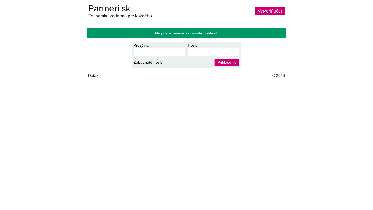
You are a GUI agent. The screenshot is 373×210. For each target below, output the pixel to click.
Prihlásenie (226, 62)
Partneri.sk (109, 8)
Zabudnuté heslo (148, 62)
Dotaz (93, 75)
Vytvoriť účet (270, 11)
